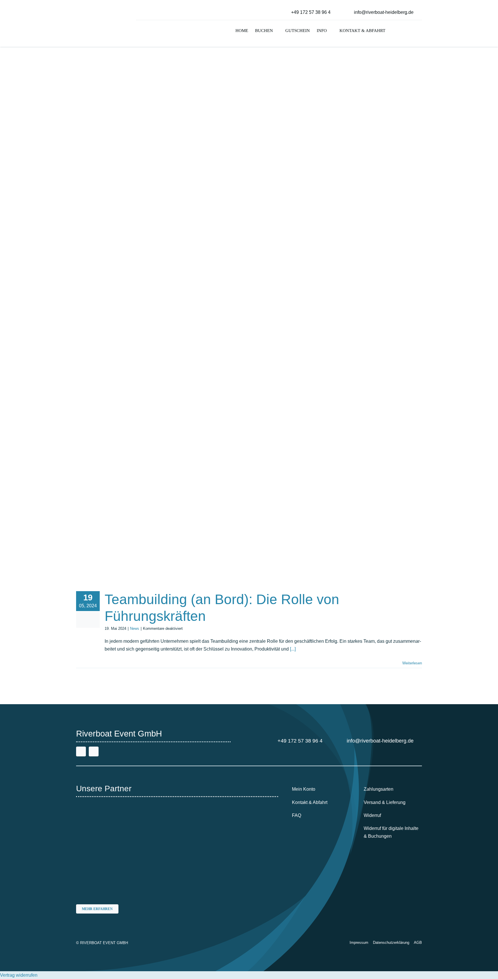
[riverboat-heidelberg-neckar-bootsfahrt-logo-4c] (94, 7)
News (134, 628)
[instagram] (94, 751)
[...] (293, 649)
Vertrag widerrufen (18, 975)
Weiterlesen (412, 663)
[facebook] (81, 751)
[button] (394, 31)
